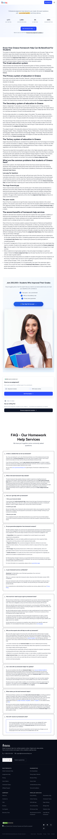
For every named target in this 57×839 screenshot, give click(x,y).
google (19, 700)
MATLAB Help (33, 802)
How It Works (5, 781)
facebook (23, 700)
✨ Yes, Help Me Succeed (28, 304)
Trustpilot (36, 700)
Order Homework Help (7, 771)
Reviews (4, 805)
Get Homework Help (27, 28)
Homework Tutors (47, 799)
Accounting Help (34, 805)
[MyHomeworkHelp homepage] (7, 2)
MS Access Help (34, 809)
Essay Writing (33, 795)
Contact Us (5, 799)
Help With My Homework (46, 813)
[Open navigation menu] (54, 2)
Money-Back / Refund (35, 774)
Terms (49, 833)
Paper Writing (46, 802)
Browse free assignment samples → (34, 32)
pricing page (40, 623)
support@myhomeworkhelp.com (24, 753)
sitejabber (28, 700)
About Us (4, 795)
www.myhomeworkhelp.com (18, 467)
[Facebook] (47, 824)
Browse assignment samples (27, 410)
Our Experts (5, 809)
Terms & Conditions (34, 788)
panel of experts (31, 638)
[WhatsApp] (43, 824)
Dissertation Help (47, 795)
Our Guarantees (33, 771)
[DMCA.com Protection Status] (8, 823)
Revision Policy (33, 777)
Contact (53, 833)
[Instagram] (43, 828)
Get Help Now (48, 2)
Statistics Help (46, 809)
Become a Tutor (6, 812)
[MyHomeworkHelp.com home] (6, 745)
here (9, 702)
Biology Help (46, 805)
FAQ (3, 802)
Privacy (44, 833)
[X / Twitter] (51, 824)
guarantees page (36, 563)
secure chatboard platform (41, 670)
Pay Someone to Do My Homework (35, 813)
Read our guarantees (19, 760)
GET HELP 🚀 (7, 760)
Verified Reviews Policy (35, 784)
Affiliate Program (6, 788)
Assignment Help (6, 774)
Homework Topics (6, 784)
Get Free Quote (28, 393)
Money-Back (39, 833)
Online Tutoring (33, 799)
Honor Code (33, 781)
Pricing (4, 777)
